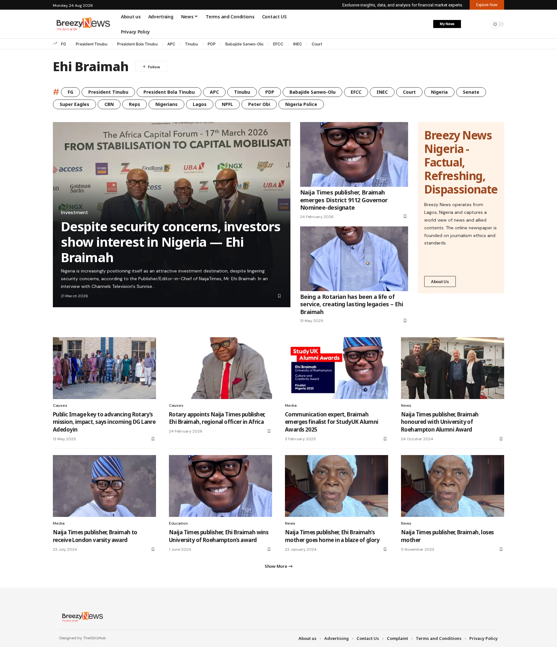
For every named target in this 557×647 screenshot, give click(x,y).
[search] (483, 24)
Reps (134, 104)
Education (178, 523)
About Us (440, 281)
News (406, 405)
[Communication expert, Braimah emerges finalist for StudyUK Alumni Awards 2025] (336, 368)
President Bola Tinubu (137, 44)
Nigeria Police (301, 104)
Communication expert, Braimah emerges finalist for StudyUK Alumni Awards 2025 (331, 422)
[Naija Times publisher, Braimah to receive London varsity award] (104, 486)
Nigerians (166, 104)
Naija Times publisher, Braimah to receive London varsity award (95, 536)
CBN (109, 104)
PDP (212, 44)
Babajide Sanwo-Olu (244, 44)
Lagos (200, 104)
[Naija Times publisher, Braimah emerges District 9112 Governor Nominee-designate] (354, 154)
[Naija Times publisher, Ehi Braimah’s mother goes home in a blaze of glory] (336, 486)
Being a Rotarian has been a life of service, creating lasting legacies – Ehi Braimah (351, 304)
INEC (297, 44)
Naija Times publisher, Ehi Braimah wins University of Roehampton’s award (218, 536)
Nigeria (439, 92)
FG (63, 44)
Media (291, 405)
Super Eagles (74, 104)
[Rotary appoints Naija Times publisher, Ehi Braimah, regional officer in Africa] (220, 368)
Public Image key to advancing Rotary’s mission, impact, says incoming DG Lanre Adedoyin (104, 422)
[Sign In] (470, 24)
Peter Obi (259, 104)
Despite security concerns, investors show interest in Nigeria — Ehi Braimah (170, 241)
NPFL (227, 104)
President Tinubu (91, 44)
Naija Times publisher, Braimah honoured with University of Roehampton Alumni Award (440, 422)
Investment (74, 212)
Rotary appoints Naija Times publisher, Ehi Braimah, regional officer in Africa (217, 418)
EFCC (278, 44)
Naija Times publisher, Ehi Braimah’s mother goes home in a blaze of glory (332, 536)
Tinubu (191, 44)
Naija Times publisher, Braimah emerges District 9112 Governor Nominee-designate (344, 199)
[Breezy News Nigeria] (81, 617)
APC (171, 44)
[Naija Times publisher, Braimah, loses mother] (452, 486)
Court (317, 44)
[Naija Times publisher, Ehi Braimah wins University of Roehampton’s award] (220, 486)
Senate (471, 92)
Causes (60, 405)
